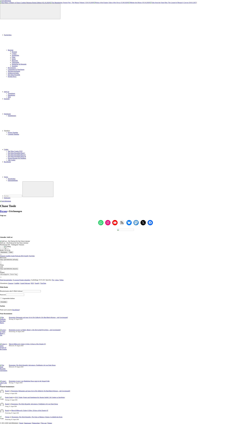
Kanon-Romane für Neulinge (17, 158)
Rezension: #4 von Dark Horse (32, 365)
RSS (9, 97)
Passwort (3, 295)
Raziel (7, 391)
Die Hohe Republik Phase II (16, 155)
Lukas (57, 280)
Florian (7, 417)
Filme (13, 57)
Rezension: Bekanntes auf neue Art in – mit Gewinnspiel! (38, 317)
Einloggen (7, 198)
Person (3, 211)
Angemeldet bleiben (8, 298)
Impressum (27, 423)
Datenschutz (36, 423)
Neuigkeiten (11, 179)
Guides (6, 149)
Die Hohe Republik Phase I (16, 153)
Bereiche (10, 50)
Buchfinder (7, 162)
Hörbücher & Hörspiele (19, 64)
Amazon (3, 256)
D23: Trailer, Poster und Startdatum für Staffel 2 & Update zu (40, 397)
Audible (8, 256)
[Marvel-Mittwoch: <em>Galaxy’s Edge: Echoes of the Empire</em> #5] (3, 353)
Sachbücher (15, 55)
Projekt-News (12, 76)
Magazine (15, 60)
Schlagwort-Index (13, 73)
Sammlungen (12, 115)
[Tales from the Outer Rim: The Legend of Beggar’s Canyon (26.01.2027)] (173, 2)
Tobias (61, 280)
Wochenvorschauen (14, 71)
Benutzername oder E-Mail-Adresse (11, 291)
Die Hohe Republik (14, 75)
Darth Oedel (9, 397)
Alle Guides (11, 160)
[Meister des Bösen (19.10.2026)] (139, 2)
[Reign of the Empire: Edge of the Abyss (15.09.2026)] (111, 2)
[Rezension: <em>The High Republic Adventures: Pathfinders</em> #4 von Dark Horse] (3, 372)
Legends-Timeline (13, 134)
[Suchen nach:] (13, 196)
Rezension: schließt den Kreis (37, 417)
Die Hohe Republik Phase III (17, 156)
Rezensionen (12, 68)
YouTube (32, 256)
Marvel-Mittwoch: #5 (27, 344)
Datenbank (7, 114)
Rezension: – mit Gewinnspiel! (35, 330)
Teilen (10, 252)
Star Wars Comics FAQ (15, 151)
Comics (14, 53)
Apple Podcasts (16, 256)
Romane (14, 52)
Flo (53, 280)
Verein (6, 177)
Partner (50, 423)
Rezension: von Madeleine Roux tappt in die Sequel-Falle (29, 381)
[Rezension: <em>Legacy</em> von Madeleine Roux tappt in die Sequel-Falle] (3, 383)
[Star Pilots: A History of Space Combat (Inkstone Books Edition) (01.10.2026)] (25, 2)
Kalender (7, 99)
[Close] (1, 254)
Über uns (43, 423)
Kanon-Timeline (13, 132)
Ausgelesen (11, 93)
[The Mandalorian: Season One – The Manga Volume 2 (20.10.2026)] (72, 2)
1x (5, 248)
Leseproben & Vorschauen (16, 69)
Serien (14, 59)
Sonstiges (15, 66)
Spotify (26, 256)
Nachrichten (7, 35)
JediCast (6, 92)
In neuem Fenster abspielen (21, 280)
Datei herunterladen (6, 280)
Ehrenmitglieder (13, 180)
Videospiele (15, 62)
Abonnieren (4, 252)
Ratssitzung (11, 95)
